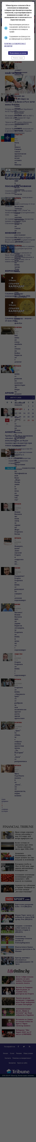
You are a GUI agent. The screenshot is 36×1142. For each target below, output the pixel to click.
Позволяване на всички (18, 53)
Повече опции (18, 58)
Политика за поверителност (15, 44)
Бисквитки (8, 46)
